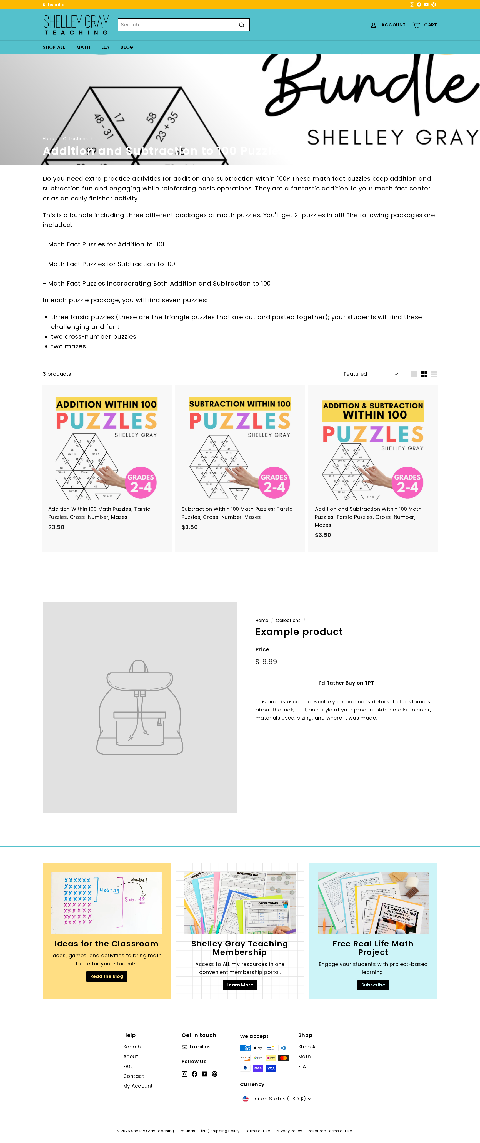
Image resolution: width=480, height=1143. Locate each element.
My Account (138, 1086)
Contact (133, 1076)
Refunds (187, 1131)
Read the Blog (106, 976)
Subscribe (53, 5)
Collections (75, 139)
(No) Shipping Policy (220, 1131)
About (130, 1056)
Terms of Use (257, 1131)
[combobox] (184, 24)
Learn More (240, 985)
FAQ (128, 1066)
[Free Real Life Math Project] (373, 903)
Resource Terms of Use (330, 1131)
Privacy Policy (289, 1131)
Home (49, 139)
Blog (127, 47)
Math (83, 47)
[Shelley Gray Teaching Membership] (240, 903)
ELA (105, 47)
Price (262, 649)
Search (132, 1046)
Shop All (54, 47)
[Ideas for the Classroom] (106, 903)
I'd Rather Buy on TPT (346, 682)
